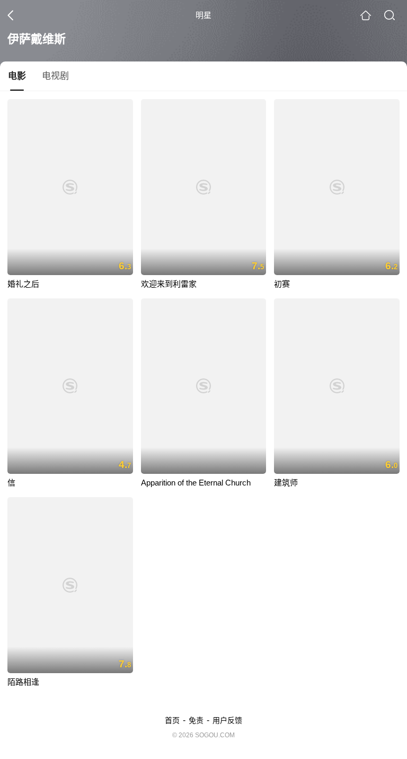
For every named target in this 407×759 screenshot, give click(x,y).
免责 (196, 720)
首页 (172, 720)
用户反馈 (227, 720)
